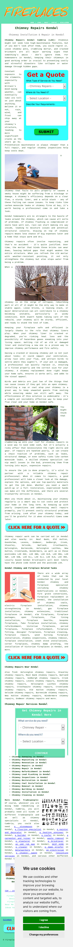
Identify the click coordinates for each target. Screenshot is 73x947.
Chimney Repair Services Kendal (26, 704)
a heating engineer (52, 832)
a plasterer (23, 841)
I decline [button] (44, 927)
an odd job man (25, 844)
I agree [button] (44, 919)
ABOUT (46, 22)
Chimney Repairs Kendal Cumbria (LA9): (30, 40)
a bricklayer (56, 841)
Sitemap (7, 920)
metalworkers (22, 850)
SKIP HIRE (58, 844)
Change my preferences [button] (43, 934)
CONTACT (54, 22)
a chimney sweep (26, 853)
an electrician (55, 850)
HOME (32, 22)
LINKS (39, 22)
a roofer (46, 835)
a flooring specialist (28, 829)
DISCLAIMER (64, 22)
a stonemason (23, 827)
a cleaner (21, 847)
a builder (20, 835)
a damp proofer (54, 847)
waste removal (55, 838)
